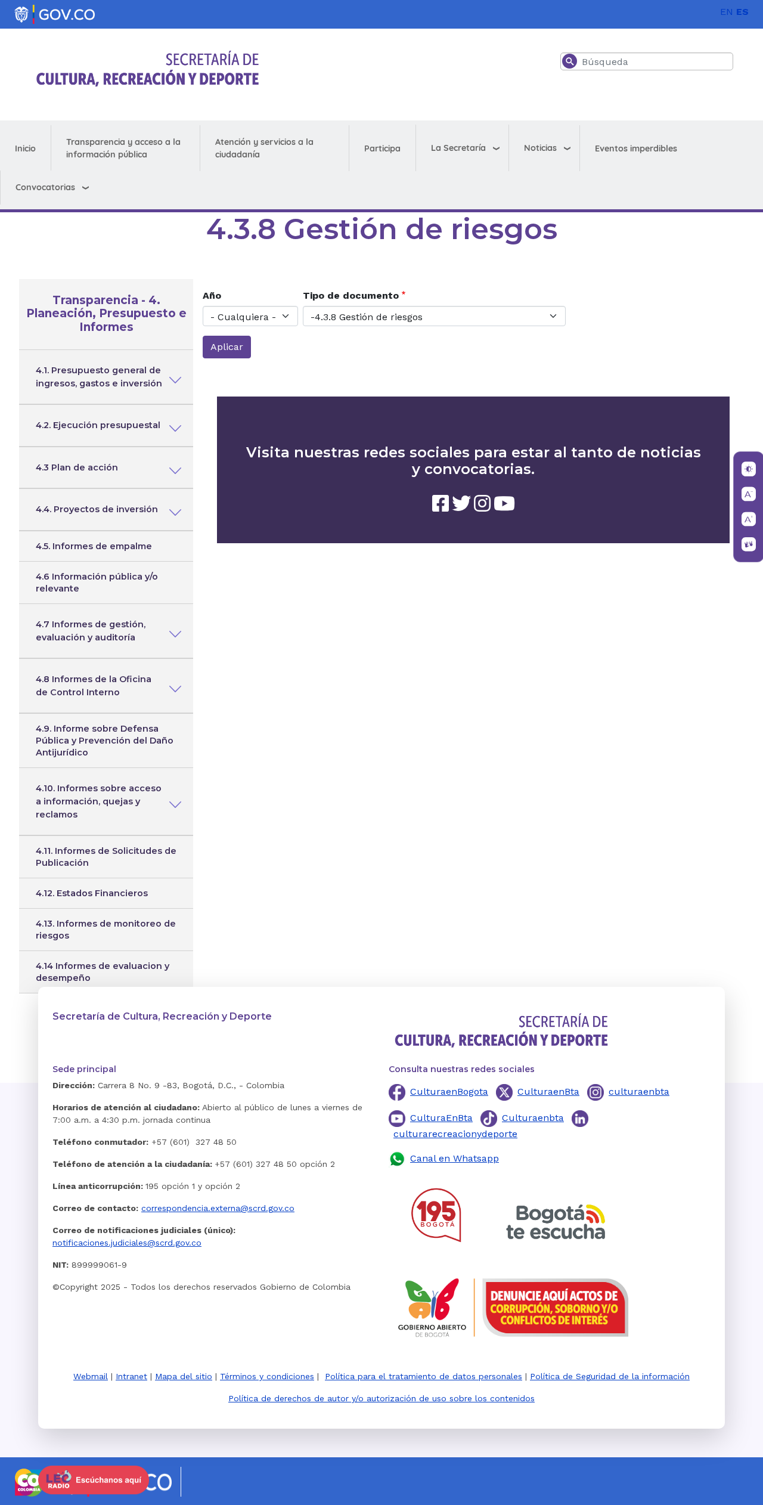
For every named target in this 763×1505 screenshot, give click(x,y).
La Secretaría (458, 148)
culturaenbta (639, 1091)
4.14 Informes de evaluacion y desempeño (102, 972)
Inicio (25, 148)
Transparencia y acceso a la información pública (123, 148)
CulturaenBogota (449, 1091)
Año (212, 295)
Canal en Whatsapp (454, 1158)
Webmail (90, 1376)
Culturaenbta (533, 1117)
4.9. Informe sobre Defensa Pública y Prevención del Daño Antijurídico (104, 740)
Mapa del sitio (183, 1376)
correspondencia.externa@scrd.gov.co (217, 1208)
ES (742, 11)
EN (726, 11)
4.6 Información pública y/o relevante (97, 582)
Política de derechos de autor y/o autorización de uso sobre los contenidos (381, 1398)
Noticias (540, 148)
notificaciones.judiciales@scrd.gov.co (126, 1242)
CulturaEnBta (441, 1117)
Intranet (131, 1376)
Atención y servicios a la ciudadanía (264, 148)
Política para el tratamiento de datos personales (423, 1376)
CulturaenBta (548, 1091)
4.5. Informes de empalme (94, 546)
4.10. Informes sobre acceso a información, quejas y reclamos (99, 801)
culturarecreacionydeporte (455, 1133)
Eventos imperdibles (636, 148)
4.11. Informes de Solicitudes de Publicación (106, 857)
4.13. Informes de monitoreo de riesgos (106, 929)
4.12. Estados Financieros (92, 893)
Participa (382, 148)
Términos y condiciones (267, 1376)
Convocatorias (45, 187)
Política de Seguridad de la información (610, 1376)
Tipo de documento (351, 295)
